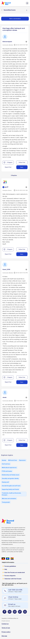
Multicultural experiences (9, 467)
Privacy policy (6, 632)
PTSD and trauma (7, 471)
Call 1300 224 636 (15, 590)
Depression (22, 460)
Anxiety (4, 460)
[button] (4, 162)
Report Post (8, 167)
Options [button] (27, 10)
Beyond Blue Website (7, 521)
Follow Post (22, 162)
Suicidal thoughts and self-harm (11, 485)
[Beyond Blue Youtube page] (9, 612)
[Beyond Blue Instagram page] (14, 612)
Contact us (5, 624)
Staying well (5, 482)
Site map (4, 636)
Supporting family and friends (10, 489)
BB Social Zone (12, 460)
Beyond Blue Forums (6, 3)
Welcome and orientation (9, 498)
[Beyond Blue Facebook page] (4, 612)
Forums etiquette (9, 575)
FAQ (5, 569)
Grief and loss (6, 464)
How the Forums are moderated (14, 572)
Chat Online (13, 597)
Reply (21, 167)
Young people (6, 502)
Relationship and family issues (10, 474)
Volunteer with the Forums (12, 578)
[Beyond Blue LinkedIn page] (25, 612)
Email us (11, 604)
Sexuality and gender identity (10, 478)
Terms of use (6, 628)
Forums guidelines (10, 566)
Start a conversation (15, 18)
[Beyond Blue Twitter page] (19, 612)
